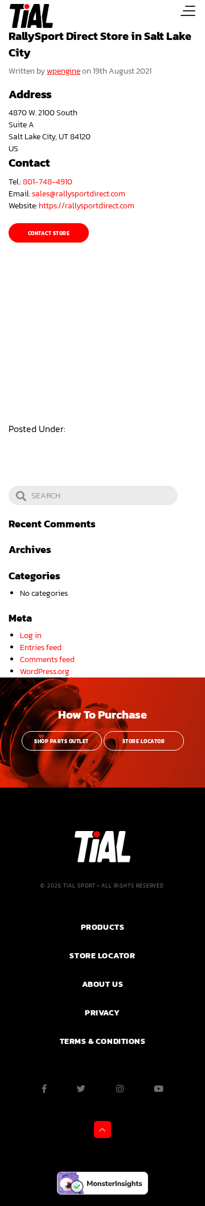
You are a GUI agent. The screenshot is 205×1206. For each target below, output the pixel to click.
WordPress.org (44, 671)
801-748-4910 (47, 182)
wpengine (63, 71)
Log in (31, 636)
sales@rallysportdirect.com (78, 194)
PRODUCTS (102, 927)
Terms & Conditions (103, 1041)
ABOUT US (102, 984)
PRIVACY (102, 1012)
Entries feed (41, 648)
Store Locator (143, 741)
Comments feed (47, 659)
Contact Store (48, 233)
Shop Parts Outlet (61, 741)
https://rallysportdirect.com (86, 206)
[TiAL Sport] (26, 16)
